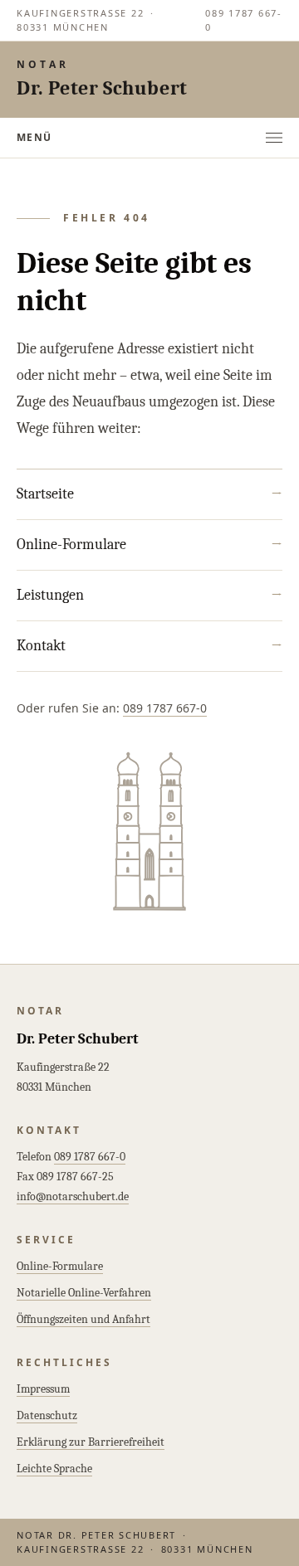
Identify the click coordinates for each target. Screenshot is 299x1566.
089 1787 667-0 (243, 20)
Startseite (149, 494)
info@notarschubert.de (73, 1196)
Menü (34, 137)
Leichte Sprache (54, 1468)
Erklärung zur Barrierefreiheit (90, 1442)
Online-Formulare (149, 544)
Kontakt (149, 645)
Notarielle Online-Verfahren (84, 1293)
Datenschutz (47, 1415)
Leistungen (149, 595)
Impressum (43, 1389)
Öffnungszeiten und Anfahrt (83, 1319)
